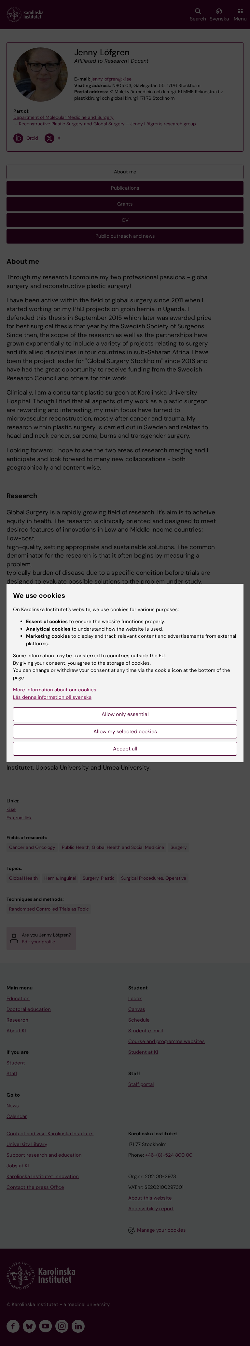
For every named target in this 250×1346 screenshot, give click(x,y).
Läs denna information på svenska (52, 697)
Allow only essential (125, 714)
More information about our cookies (54, 689)
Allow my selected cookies (125, 731)
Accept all (125, 748)
